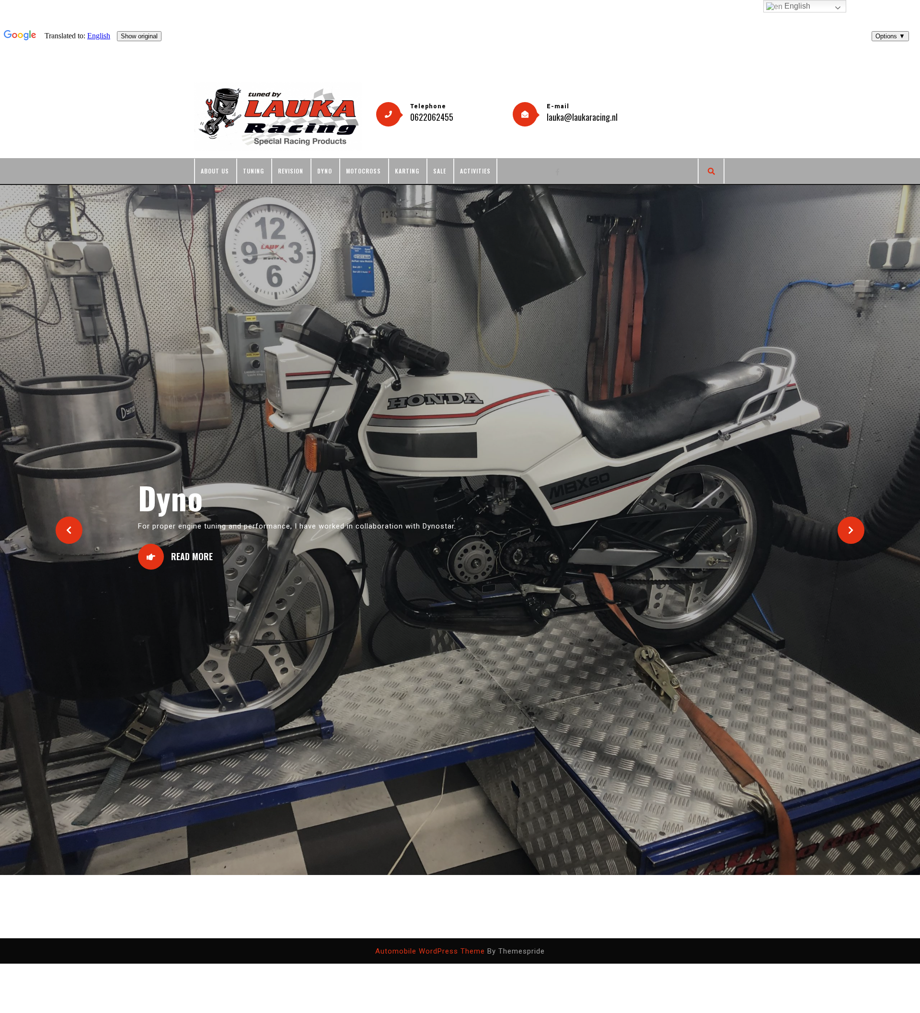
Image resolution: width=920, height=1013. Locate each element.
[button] (69, 491)
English (796, 6)
